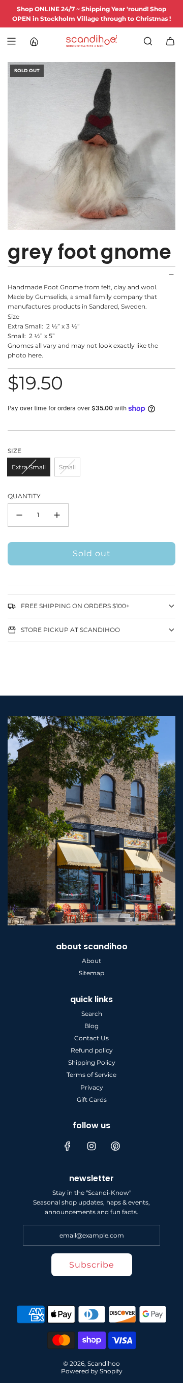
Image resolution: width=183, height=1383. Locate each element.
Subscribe (91, 1265)
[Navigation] (11, 41)
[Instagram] (91, 1146)
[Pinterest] (115, 1146)
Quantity (24, 496)
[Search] (148, 41)
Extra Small (29, 467)
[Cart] (170, 41)
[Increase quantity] (57, 515)
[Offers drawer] (33, 41)
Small (67, 467)
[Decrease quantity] (19, 515)
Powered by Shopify (92, 1371)
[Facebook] (67, 1146)
